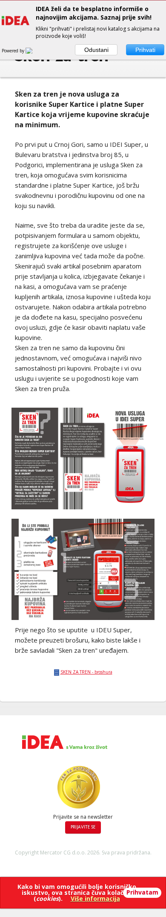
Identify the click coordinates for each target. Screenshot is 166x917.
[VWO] (34, 51)
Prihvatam (142, 892)
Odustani (96, 49)
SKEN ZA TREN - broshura (86, 672)
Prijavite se (83, 827)
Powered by (14, 51)
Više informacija (95, 898)
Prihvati (145, 49)
